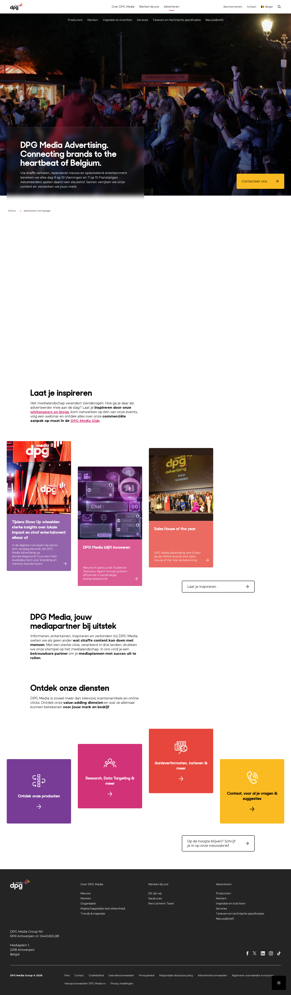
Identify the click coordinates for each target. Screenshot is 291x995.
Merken (92, 20)
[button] (260, 181)
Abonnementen (232, 6)
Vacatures (155, 898)
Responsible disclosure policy (176, 975)
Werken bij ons (149, 6)
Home (12, 210)
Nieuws (85, 893)
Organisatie (88, 903)
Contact (251, 6)
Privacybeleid (146, 975)
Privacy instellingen (121, 983)
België (269, 6)
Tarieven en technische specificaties (177, 20)
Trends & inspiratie (92, 913)
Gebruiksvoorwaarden (121, 975)
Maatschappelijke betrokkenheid (102, 908)
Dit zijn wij (154, 893)
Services (142, 20)
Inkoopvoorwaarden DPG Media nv (85, 983)
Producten (75, 20)
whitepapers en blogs (49, 412)
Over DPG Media (123, 6)
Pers (67, 975)
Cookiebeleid (96, 975)
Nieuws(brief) (214, 20)
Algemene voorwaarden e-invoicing (253, 975)
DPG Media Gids (85, 421)
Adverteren (171, 6)
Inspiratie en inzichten (117, 20)
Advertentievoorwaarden (212, 975)
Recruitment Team (161, 903)
